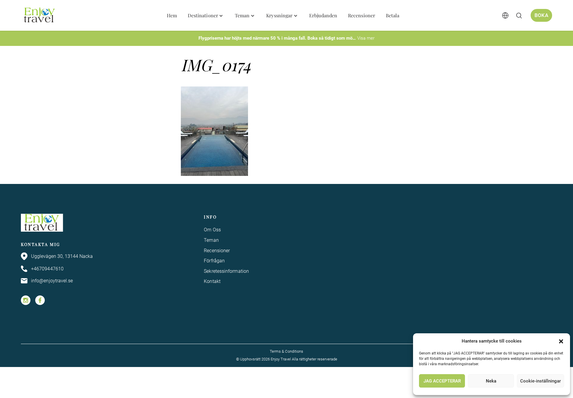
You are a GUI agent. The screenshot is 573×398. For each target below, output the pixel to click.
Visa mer (366, 38)
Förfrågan (214, 261)
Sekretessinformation (226, 271)
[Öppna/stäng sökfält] (519, 15)
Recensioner (217, 250)
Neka (491, 381)
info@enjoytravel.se (52, 281)
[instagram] (25, 300)
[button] (561, 341)
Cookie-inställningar (540, 381)
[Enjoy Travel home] (40, 15)
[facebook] (40, 300)
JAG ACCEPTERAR (442, 381)
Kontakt (212, 281)
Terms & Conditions (286, 351)
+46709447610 (47, 269)
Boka (541, 15)
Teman (211, 240)
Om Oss (212, 230)
